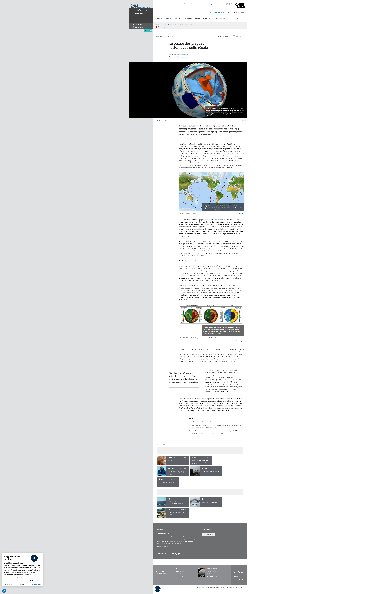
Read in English (162, 27)
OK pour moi (36, 584)
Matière (169, 18)
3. (189, 431)
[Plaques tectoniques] (161, 502)
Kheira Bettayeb (183, 55)
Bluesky (227, 4)
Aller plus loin (138, 25)
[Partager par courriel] (173, 554)
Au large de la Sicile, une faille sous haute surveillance (177, 502)
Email (242, 579)
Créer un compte (239, 587)
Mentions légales (180, 576)
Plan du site (179, 573)
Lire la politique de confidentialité (13, 578)
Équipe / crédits (160, 571)
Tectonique (170, 36)
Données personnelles (162, 576)
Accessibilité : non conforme (216, 587)
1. (189, 422)
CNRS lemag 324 (211, 571)
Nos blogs (209, 4)
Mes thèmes (220, 18)
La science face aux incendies (177, 461)
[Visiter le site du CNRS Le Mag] (240, 6)
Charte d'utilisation (161, 573)
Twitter (222, 4)
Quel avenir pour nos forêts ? (167, 482)
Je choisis (22, 584)
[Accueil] (140, 7)
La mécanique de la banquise (210, 502)
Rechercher (187, 4)
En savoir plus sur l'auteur (163, 546)
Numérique (207, 18)
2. (189, 425)
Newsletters (179, 569)
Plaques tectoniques (208, 534)
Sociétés (178, 18)
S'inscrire (203, 4)
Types (237, 18)
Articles (163, 24)
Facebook (224, 4)
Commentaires (139, 27)
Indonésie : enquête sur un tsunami (176, 513)
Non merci (8, 584)
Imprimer (147, 10)
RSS (231, 4)
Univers (188, 18)
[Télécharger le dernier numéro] (201, 572)
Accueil (158, 24)
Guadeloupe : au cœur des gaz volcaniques (210, 471)
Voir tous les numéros (212, 576)
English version (240, 12)
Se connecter (195, 4)
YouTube (229, 4)
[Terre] (161, 460)
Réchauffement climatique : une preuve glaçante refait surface (176, 472)
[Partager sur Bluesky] (239, 579)
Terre (197, 18)
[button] (4, 590)
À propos (158, 569)
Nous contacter (180, 571)
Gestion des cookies (202, 587)
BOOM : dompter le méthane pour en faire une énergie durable (200, 462)
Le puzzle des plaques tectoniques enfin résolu (179, 24)
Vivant (160, 18)
